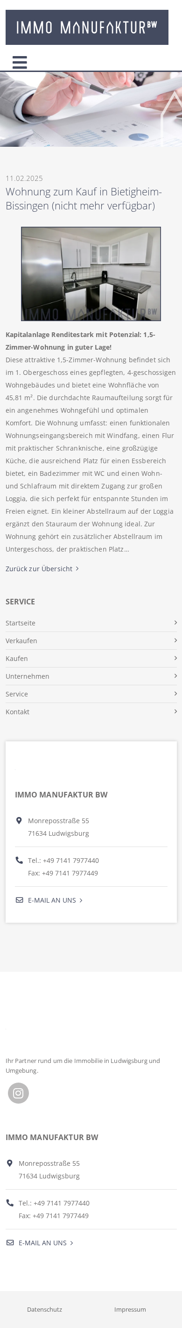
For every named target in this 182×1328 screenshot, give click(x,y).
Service (17, 693)
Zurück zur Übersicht (39, 568)
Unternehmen (27, 676)
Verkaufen (21, 640)
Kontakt (17, 711)
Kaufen (17, 658)
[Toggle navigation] (20, 60)
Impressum (130, 1309)
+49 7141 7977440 (71, 860)
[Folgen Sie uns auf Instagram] (18, 1093)
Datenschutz (44, 1309)
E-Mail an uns (51, 900)
